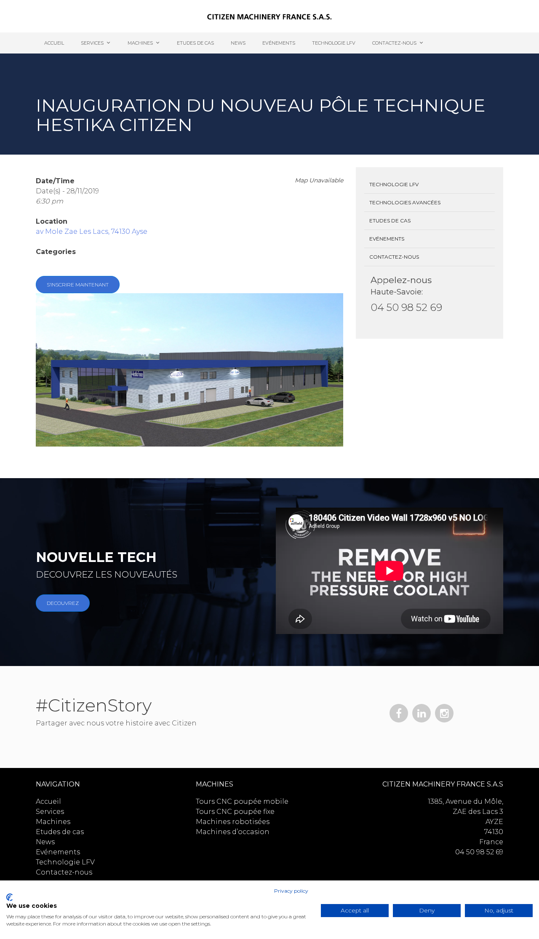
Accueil (54, 43)
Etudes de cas (195, 43)
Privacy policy (291, 891)
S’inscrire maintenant (78, 284)
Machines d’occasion (233, 832)
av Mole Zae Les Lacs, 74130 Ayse (91, 231)
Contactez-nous (394, 43)
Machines (140, 43)
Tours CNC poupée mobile (242, 801)
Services (92, 43)
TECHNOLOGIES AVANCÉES (404, 202)
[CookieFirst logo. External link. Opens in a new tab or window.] (9, 897)
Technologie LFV (333, 43)
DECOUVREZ (63, 603)
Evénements (278, 43)
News (238, 43)
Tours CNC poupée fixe (235, 812)
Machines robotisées (233, 822)
